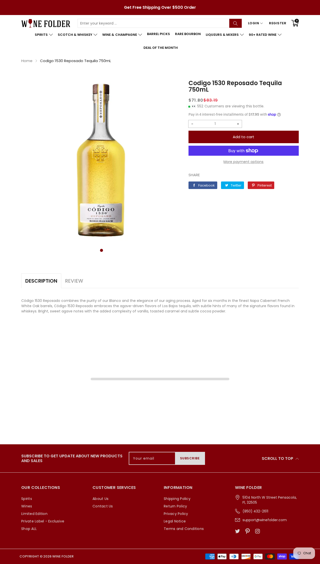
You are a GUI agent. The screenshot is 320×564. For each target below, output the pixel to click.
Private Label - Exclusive (42, 521)
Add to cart (243, 136)
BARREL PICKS (158, 34)
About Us (100, 498)
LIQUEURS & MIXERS (222, 34)
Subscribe (190, 458)
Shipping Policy (177, 498)
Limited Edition (34, 513)
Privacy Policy (176, 513)
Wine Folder (63, 556)
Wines (26, 506)
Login (253, 23)
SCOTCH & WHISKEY (75, 34)
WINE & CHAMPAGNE (119, 34)
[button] (101, 250)
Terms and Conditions (184, 528)
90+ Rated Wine (262, 34)
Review (74, 280)
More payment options (244, 161)
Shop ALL (29, 528)
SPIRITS (41, 34)
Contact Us (102, 506)
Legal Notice (175, 521)
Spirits (26, 498)
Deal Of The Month (161, 47)
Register (277, 23)
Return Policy (175, 506)
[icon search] (235, 23)
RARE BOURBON (188, 34)
